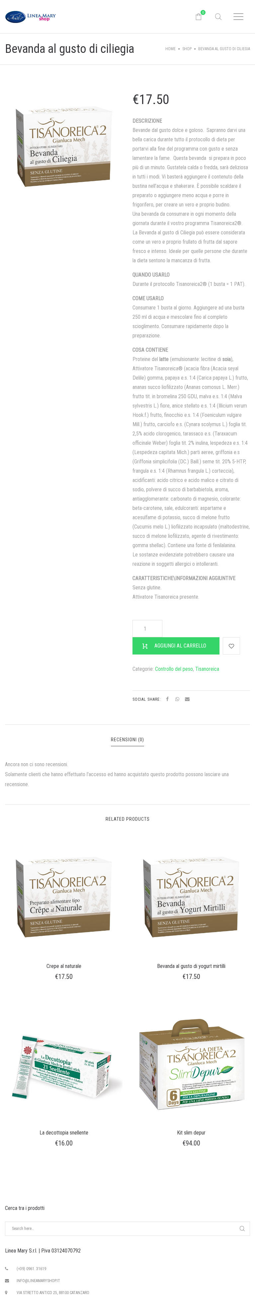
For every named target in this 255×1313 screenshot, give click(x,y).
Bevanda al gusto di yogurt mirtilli (191, 966)
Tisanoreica (207, 669)
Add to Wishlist (231, 646)
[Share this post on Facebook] (167, 699)
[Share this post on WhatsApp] (177, 699)
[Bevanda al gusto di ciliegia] (64, 146)
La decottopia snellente (64, 1133)
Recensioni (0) (127, 739)
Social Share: (147, 699)
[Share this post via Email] (187, 699)
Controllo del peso (174, 669)
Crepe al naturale (63, 966)
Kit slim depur (191, 1133)
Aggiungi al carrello (180, 646)
